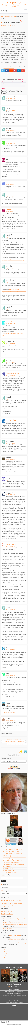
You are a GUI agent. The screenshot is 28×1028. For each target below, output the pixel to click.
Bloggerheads (7, 949)
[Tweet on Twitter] (3, 70)
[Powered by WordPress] (20, 1024)
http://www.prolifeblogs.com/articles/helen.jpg (13, 260)
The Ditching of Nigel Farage (11, 862)
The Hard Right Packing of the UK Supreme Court (14, 991)
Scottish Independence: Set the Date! (13, 861)
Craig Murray (14, 2)
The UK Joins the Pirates (10, 872)
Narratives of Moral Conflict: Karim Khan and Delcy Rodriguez (14, 995)
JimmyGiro (10, 322)
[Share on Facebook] (7, 70)
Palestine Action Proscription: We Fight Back (14, 1002)
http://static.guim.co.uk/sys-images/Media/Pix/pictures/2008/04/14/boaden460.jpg (14, 291)
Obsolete (6, 957)
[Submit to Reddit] (11, 70)
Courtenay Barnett (13, 373)
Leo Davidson (11, 544)
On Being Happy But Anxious (17, 744)
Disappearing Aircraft (7, 906)
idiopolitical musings (15, 935)
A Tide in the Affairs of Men (11, 851)
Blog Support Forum (7, 914)
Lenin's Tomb (6, 955)
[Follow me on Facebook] (7, 11)
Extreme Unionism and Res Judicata (14, 998)
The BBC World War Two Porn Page (11, 900)
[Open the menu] (25, 10)
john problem (11, 420)
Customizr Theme (17, 1026)
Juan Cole (6, 953)
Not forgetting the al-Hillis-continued (11, 903)
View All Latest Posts (9, 68)
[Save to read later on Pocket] (15, 70)
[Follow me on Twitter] (5, 11)
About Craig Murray (8, 870)
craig (14, 25)
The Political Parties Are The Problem (13, 741)
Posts (7, 16)
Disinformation (7, 928)
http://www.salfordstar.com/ (8, 712)
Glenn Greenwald (7, 951)
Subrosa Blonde (7, 959)
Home (2, 16)
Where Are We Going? (9, 868)
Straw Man (13, 16)
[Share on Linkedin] (19, 70)
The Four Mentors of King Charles (12, 849)
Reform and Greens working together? (14, 919)
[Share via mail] (23, 70)
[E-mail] (3, 11)
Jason (8, 210)
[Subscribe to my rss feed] (2, 11)
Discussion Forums (6, 911)
